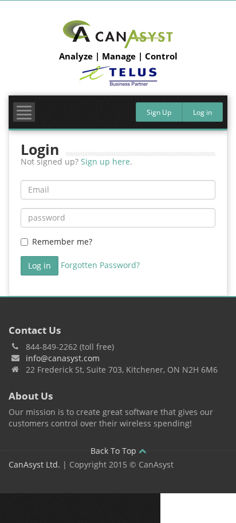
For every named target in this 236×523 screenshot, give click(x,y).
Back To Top (115, 450)
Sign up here (105, 161)
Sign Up (159, 112)
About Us (31, 395)
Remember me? (62, 241)
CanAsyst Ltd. (34, 464)
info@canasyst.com (63, 358)
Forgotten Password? (100, 264)
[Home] (118, 34)
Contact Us (35, 330)
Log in (202, 112)
